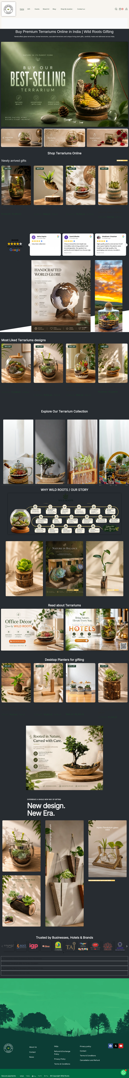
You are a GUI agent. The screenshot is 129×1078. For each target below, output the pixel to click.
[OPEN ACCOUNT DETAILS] (126, 9)
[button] (3, 138)
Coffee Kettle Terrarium (77, 209)
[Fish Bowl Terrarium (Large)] (16, 363)
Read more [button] (100, 253)
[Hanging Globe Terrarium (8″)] (113, 363)
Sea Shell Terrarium (43, 209)
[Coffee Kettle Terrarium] (80, 185)
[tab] (82, 327)
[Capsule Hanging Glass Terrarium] (80, 363)
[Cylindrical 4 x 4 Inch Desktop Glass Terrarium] (113, 185)
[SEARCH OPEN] (116, 9)
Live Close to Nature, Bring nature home (106, 272)
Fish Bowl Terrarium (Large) (15, 387)
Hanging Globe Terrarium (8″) (112, 387)
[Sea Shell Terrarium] (48, 185)
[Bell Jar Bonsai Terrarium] (16, 185)
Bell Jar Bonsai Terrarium (13, 209)
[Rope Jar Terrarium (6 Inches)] (48, 363)
